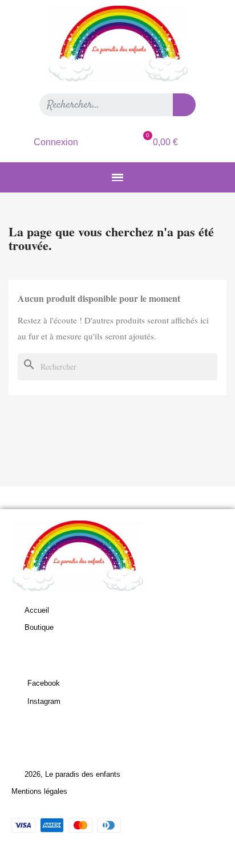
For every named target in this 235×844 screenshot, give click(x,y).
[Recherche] (184, 104)
